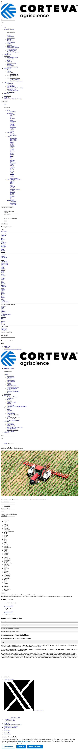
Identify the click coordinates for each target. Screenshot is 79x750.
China (11, 116)
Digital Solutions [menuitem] (11, 40)
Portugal (12, 165)
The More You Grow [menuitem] (15, 79)
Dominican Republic (15, 189)
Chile (11, 185)
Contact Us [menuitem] (6, 97)
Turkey (11, 175)
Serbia (11, 168)
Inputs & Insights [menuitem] (14, 74)
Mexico (12, 193)
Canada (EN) (13, 201)
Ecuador (12, 190)
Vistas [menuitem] (11, 76)
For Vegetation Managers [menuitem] (13, 75)
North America (10, 200)
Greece (11, 153)
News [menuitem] (8, 69)
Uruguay (12, 199)
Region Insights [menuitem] (10, 92)
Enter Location (4, 335)
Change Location (9, 211)
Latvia (11, 158)
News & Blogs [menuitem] (7, 68)
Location (6, 212)
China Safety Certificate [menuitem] (12, 90)
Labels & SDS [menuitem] (7, 54)
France (11, 150)
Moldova (12, 161)
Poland (11, 164)
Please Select (4, 501)
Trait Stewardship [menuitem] (11, 86)
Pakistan (12, 124)
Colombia (12, 186)
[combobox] (8, 509)
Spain (11, 172)
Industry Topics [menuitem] (10, 85)
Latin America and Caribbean (14, 179)
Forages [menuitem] (9, 43)
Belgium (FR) (13, 138)
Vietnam (12, 131)
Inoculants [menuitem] (9, 45)
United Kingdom (14, 178)
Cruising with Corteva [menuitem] (12, 67)
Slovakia (12, 169)
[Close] (4, 211)
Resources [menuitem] (6, 82)
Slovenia (12, 171)
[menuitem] (9, 35)
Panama (12, 194)
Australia (12, 133)
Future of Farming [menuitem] (11, 63)
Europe (8, 136)
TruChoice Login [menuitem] (12, 98)
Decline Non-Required (35, 746)
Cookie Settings (8, 746)
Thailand (12, 129)
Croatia (11, 143)
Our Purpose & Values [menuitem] (12, 57)
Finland (12, 149)
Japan (11, 120)
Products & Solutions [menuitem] (9, 29)
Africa (8, 110)
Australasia (9, 132)
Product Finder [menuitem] (7, 96)
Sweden (12, 174)
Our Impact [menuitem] (9, 64)
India (11, 117)
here (40, 646)
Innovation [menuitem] (9, 61)
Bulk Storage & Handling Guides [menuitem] (15, 87)
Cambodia (12, 114)
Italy (11, 157)
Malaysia (12, 122)
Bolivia (11, 182)
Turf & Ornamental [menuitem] (11, 50)
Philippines (12, 125)
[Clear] (1, 338)
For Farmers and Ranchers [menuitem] (13, 78)
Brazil (11, 183)
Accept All (21, 746)
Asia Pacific (10, 113)
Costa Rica (12, 187)
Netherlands (13, 163)
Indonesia (12, 118)
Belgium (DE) (13, 140)
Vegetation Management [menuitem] (13, 47)
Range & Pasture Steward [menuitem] (16, 81)
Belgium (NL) (13, 139)
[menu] (1, 1)
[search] (1, 25)
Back (5, 27)
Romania (12, 167)
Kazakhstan (13, 121)
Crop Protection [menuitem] (11, 38)
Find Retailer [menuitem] (10, 83)
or (1, 514)
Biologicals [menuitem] (9, 39)
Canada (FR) (13, 203)
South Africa (13, 111)
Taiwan (12, 128)
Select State (4, 515)
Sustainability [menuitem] (10, 58)
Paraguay (12, 196)
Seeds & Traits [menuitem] (10, 36)
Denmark (12, 146)
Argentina (12, 181)
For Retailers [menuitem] (10, 72)
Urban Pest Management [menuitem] (13, 51)
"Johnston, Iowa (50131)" (6, 207)
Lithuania (12, 160)
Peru (11, 197)
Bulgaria (12, 142)
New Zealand (13, 135)
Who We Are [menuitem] (7, 56)
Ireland (11, 156)
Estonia (12, 147)
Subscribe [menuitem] (9, 71)
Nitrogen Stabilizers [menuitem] (11, 46)
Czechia (12, 145)
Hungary (12, 154)
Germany (12, 151)
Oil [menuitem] (7, 53)
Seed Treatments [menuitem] (11, 42)
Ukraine (12, 176)
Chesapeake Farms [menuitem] (11, 89)
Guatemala (12, 192)
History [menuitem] (8, 60)
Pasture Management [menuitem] (12, 49)
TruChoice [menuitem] (6, 93)
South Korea (13, 127)
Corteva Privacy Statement (24, 741)
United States (4, 101)
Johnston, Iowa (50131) (6, 332)
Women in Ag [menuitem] (10, 65)
